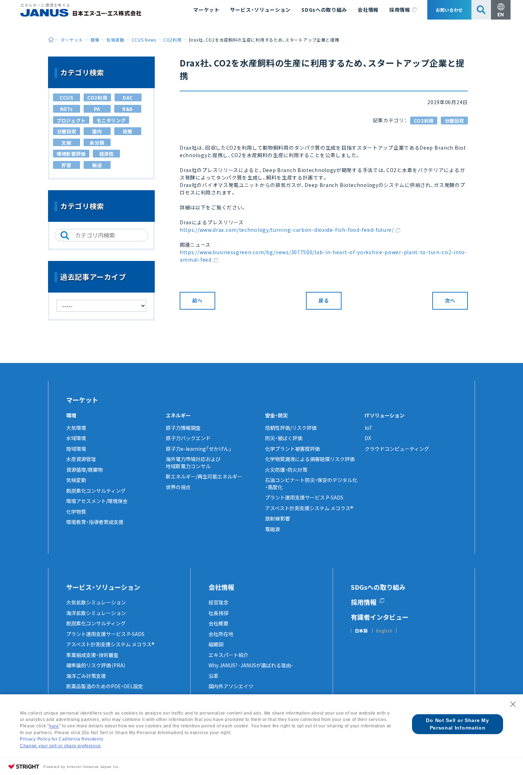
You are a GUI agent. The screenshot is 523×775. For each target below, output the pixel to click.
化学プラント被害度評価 (292, 448)
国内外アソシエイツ (230, 686)
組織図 (215, 644)
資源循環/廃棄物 (84, 469)
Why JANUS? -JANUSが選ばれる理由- (250, 665)
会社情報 (368, 9)
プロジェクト (71, 120)
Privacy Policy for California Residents (61, 739)
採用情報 (399, 9)
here (54, 726)
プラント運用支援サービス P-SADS (304, 497)
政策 (127, 131)
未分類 (97, 142)
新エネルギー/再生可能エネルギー (204, 476)
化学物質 (76, 511)
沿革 (213, 675)
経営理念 (218, 602)
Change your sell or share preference (60, 745)
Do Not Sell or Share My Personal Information (457, 724)
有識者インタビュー (379, 616)
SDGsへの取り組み (324, 9)
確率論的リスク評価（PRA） (96, 665)
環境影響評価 (71, 153)
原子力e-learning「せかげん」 (199, 448)
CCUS (66, 97)
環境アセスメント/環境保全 (97, 500)
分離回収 (454, 120)
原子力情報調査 (183, 427)
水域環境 (76, 438)
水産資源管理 (81, 459)
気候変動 (76, 479)
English (384, 631)
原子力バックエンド (188, 438)
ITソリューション (385, 415)
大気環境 (76, 427)
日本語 (361, 631)
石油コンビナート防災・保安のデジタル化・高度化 (311, 483)
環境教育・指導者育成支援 (94, 521)
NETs (66, 109)
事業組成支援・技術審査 (92, 654)
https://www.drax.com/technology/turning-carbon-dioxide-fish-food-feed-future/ (287, 229)
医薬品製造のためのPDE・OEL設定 (104, 686)
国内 (97, 131)
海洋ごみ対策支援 (86, 675)
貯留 (66, 165)
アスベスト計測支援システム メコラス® (309, 508)
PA (97, 109)
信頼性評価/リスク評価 (291, 427)
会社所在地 (220, 633)
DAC (128, 97)
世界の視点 (178, 487)
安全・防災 (276, 415)
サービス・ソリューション (260, 9)
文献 (66, 142)
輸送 (97, 165)
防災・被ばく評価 (283, 438)
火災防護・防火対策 (286, 469)
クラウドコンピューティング (397, 448)
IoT (369, 427)
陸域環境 (76, 448)
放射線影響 (277, 518)
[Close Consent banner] (513, 704)
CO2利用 (424, 120)
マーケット (206, 9)
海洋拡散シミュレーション (96, 612)
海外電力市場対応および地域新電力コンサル (193, 462)
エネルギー (178, 415)
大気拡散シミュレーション (96, 602)
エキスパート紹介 (228, 654)
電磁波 (272, 529)
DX (368, 438)
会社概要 (218, 623)
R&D (127, 109)
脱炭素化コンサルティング (96, 490)
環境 (71, 415)
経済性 (106, 153)
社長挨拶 (218, 612)
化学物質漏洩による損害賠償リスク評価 (310, 459)
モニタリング (111, 120)
